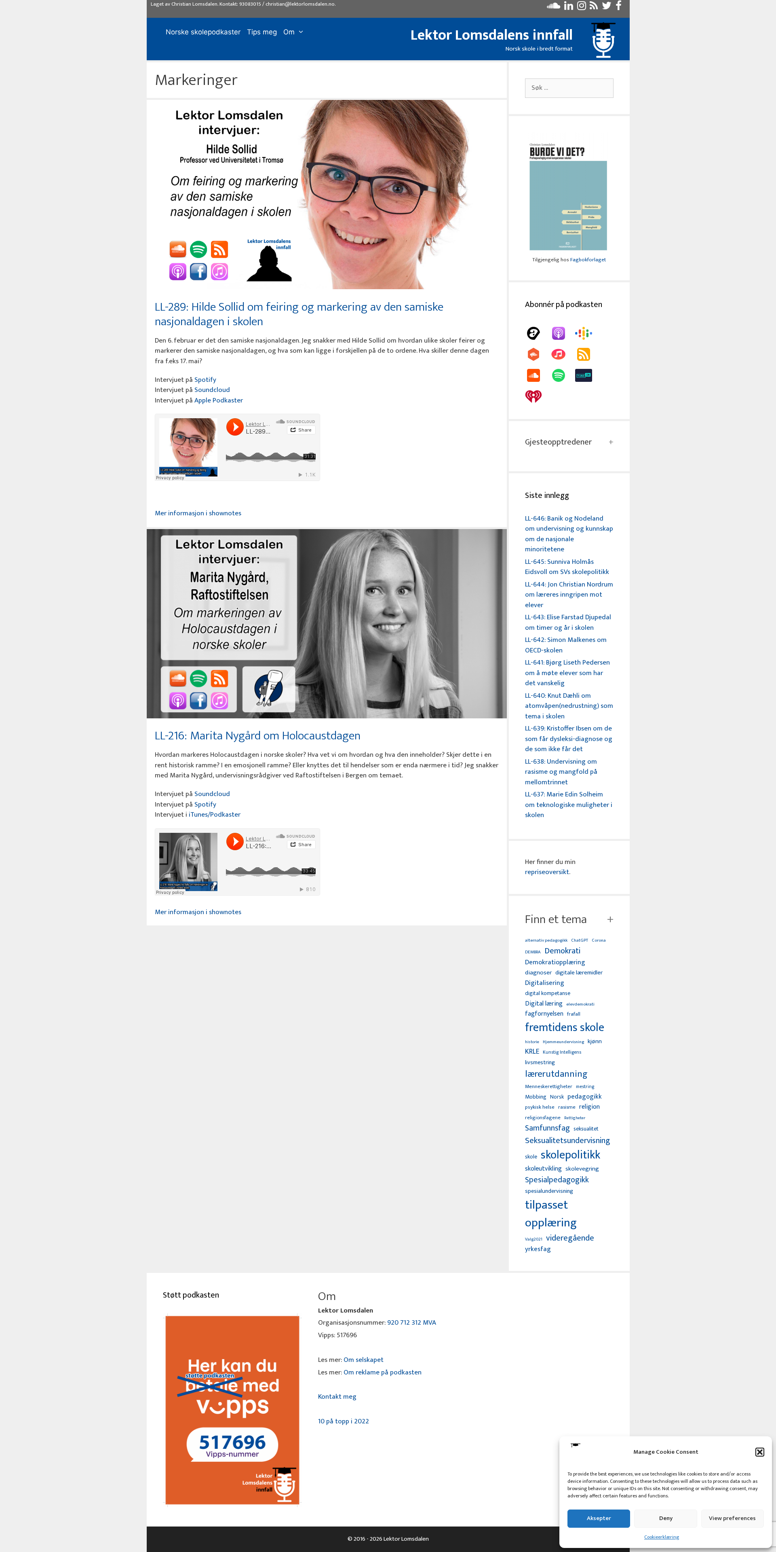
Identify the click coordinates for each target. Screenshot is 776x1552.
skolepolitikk (570, 1155)
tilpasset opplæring (551, 1214)
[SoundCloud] (537, 375)
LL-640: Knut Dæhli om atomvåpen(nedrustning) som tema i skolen (569, 706)
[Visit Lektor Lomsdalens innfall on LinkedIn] (568, 7)
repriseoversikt (547, 872)
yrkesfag (538, 1249)
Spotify (205, 379)
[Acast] (537, 333)
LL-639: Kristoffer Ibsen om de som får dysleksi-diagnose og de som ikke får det (568, 739)
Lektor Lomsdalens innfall (492, 35)
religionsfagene (543, 1118)
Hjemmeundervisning (563, 1042)
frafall (573, 1014)
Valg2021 (533, 1239)
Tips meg (262, 32)
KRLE (532, 1051)
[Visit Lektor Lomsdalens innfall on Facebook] (619, 7)
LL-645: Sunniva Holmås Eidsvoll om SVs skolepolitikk (567, 567)
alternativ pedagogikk (546, 940)
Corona (599, 940)
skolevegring (582, 1169)
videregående (570, 1238)
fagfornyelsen (544, 1013)
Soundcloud (212, 390)
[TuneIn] (587, 375)
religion (589, 1107)
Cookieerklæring (661, 1537)
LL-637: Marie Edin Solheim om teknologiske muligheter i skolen (568, 805)
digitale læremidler (579, 972)
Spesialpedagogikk (557, 1180)
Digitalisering (544, 983)
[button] (760, 1452)
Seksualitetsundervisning (567, 1141)
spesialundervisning (549, 1191)
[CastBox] (537, 354)
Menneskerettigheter (548, 1086)
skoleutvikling (543, 1169)
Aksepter (599, 1518)
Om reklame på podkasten (383, 1372)
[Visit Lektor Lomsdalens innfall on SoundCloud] (553, 7)
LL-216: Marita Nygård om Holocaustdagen (258, 736)
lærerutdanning (556, 1074)
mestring (585, 1086)
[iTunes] (562, 354)
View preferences (732, 1518)
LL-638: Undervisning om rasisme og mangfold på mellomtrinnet (561, 772)
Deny (666, 1518)
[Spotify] (562, 375)
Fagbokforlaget (588, 259)
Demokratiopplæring (555, 962)
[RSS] (587, 354)
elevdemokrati (580, 1004)
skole (531, 1156)
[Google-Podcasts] (587, 333)
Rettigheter (574, 1118)
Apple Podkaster (218, 400)
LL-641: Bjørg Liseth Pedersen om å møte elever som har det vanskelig (567, 673)
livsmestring (540, 1063)
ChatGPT (579, 940)
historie (532, 1042)
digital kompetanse (547, 993)
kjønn (595, 1041)
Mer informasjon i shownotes (198, 513)
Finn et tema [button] (556, 919)
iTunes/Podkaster (214, 814)
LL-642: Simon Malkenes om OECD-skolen (566, 645)
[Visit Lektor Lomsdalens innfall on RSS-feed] (594, 7)
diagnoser (538, 972)
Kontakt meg (337, 1396)
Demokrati (562, 951)
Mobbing (535, 1097)
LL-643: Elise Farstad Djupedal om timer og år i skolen (568, 622)
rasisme (567, 1107)
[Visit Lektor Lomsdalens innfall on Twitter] (607, 7)
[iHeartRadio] (537, 396)
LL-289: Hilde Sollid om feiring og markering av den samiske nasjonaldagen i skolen (299, 314)
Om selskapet (364, 1360)
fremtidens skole (564, 1027)
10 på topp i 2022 (343, 1421)
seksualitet (586, 1128)
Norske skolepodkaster (203, 32)
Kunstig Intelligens (562, 1052)
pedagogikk (584, 1097)
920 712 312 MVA (411, 1322)
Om (289, 32)
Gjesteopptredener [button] (558, 442)
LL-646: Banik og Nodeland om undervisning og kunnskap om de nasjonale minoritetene (569, 534)
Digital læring (544, 1004)
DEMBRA (533, 952)
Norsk (557, 1097)
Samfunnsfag (547, 1128)
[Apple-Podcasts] (562, 333)
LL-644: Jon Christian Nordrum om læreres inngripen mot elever (569, 595)
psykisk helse (540, 1107)
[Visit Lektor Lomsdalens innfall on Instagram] (581, 7)
